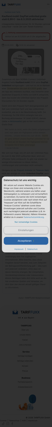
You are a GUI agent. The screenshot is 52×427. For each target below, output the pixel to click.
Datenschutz (32, 249)
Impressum (19, 249)
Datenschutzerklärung (34, 217)
